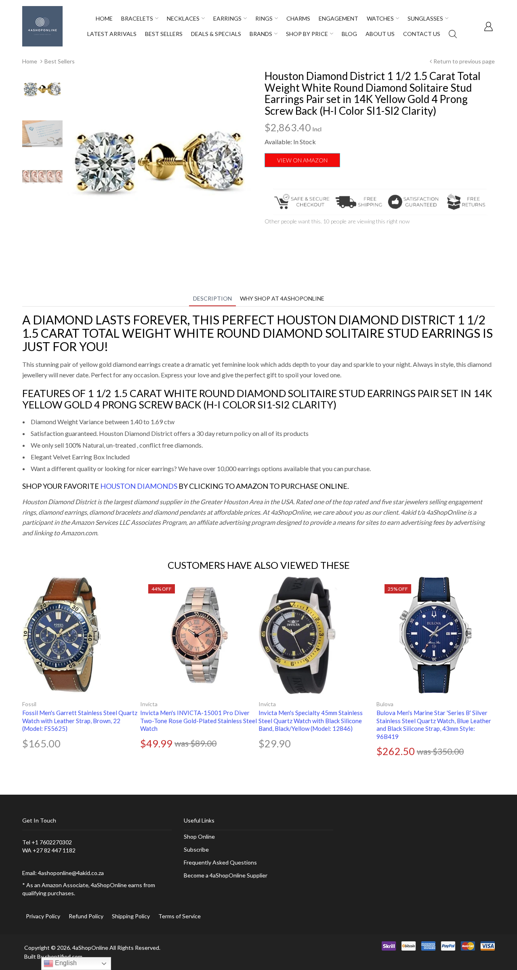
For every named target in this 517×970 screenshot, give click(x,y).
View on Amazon (302, 160)
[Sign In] (488, 26)
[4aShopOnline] (42, 25)
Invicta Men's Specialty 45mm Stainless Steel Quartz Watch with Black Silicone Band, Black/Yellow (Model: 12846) (310, 720)
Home (29, 61)
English (65, 962)
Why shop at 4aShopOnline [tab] (282, 298)
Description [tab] (212, 298)
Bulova (384, 704)
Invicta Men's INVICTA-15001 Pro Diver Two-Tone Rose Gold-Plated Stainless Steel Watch (198, 720)
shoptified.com (63, 956)
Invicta (149, 704)
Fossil (29, 704)
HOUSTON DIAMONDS (138, 486)
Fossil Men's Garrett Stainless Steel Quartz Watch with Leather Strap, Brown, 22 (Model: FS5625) (79, 720)
